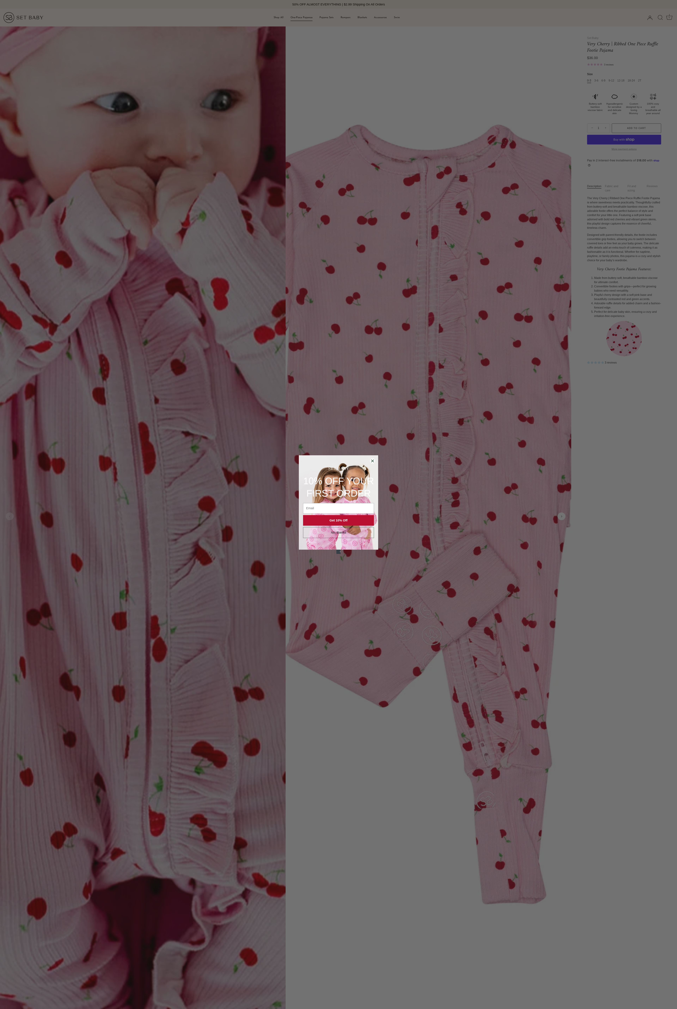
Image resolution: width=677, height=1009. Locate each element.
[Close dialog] (372, 461)
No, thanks (338, 532)
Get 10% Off (338, 520)
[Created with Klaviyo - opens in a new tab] (338, 552)
